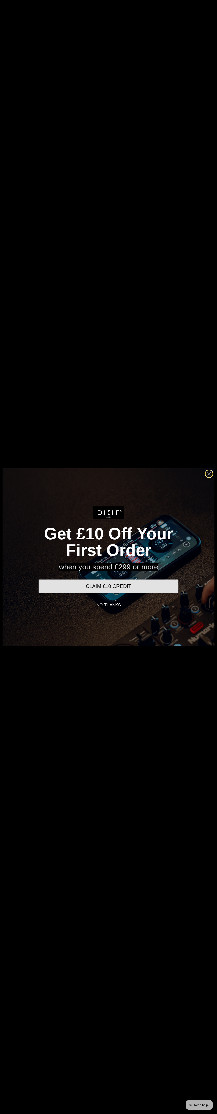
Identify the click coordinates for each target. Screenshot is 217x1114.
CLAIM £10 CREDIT (108, 586)
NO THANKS (108, 605)
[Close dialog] (209, 473)
